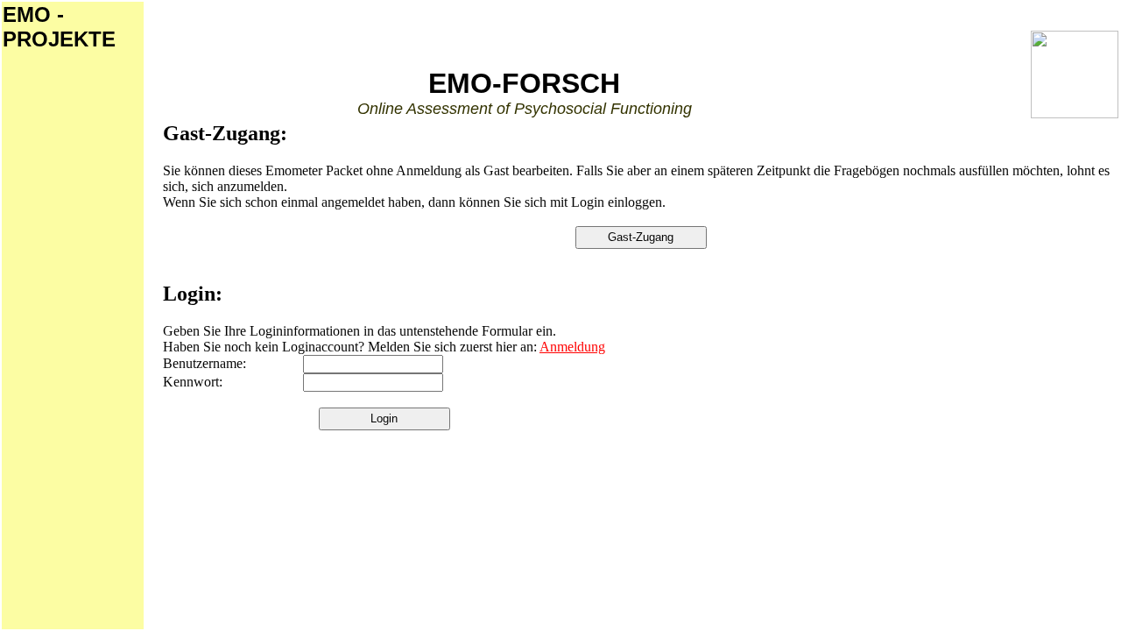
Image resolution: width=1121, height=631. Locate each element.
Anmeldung (572, 346)
